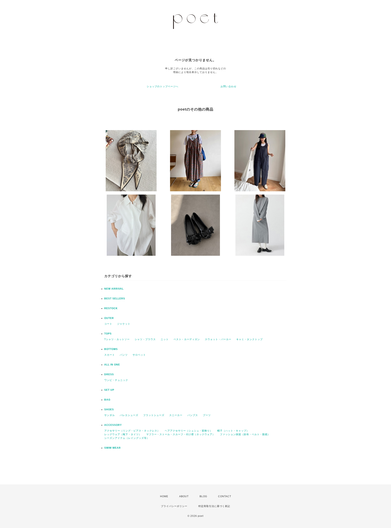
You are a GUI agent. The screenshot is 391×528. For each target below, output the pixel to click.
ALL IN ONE (112, 364)
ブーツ (207, 415)
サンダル (109, 415)
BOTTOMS (111, 349)
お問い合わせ (228, 86)
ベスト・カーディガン (187, 339)
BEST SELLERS (114, 298)
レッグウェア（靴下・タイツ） (122, 434)
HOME (164, 496)
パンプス (192, 415)
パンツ (124, 354)
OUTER (109, 318)
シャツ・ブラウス (145, 339)
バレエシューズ (129, 415)
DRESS (109, 374)
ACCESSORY (113, 425)
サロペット (139, 354)
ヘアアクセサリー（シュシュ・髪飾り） (188, 430)
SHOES (109, 409)
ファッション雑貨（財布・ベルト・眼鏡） (245, 434)
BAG (107, 399)
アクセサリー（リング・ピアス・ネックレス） (132, 430)
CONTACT (224, 496)
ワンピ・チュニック (116, 380)
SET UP (109, 390)
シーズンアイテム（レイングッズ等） (126, 438)
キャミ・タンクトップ (249, 339)
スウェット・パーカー (218, 339)
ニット (165, 339)
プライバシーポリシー (174, 506)
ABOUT (184, 496)
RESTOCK (111, 308)
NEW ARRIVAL (114, 288)
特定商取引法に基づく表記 (214, 506)
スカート (109, 354)
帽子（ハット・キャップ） (233, 430)
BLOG (203, 496)
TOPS (108, 333)
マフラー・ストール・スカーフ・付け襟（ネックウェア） (180, 434)
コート (108, 323)
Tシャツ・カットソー (117, 339)
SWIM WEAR (112, 447)
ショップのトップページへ (162, 86)
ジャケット (123, 323)
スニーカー (175, 415)
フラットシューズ (153, 415)
